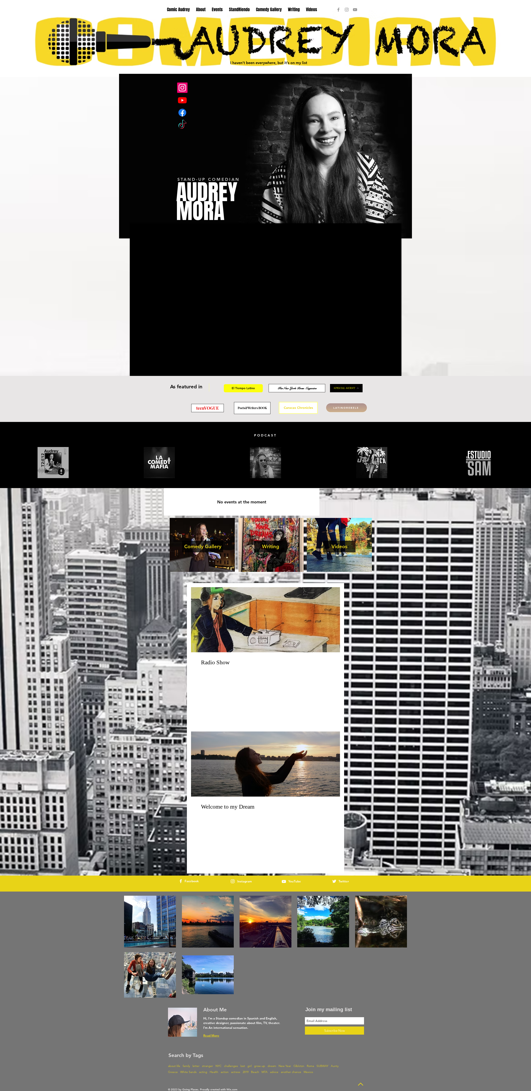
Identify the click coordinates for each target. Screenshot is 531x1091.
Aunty (335, 1066)
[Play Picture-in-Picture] (388, 370)
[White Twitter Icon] (334, 881)
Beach (255, 1072)
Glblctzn (299, 1066)
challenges (231, 1066)
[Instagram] (182, 88)
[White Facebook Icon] (180, 881)
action (225, 1072)
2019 (245, 1072)
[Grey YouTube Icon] (355, 9)
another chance (291, 1072)
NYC (219, 1066)
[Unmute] (142, 370)
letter (196, 1066)
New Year (285, 1066)
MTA (265, 1072)
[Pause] (135, 370)
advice (274, 1072)
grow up (259, 1066)
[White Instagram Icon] (232, 881)
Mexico (308, 1072)
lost (242, 1066)
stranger (207, 1066)
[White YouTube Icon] (283, 881)
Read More (211, 1036)
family (186, 1066)
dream (272, 1066)
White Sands (188, 1072)
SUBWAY (322, 1066)
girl (249, 1066)
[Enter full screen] (395, 370)
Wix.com (232, 1089)
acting (203, 1072)
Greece (173, 1072)
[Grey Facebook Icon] (338, 9)
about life (174, 1066)
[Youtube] (182, 100)
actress (235, 1072)
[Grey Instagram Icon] (346, 9)
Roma (310, 1066)
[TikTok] (182, 125)
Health (214, 1072)
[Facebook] (182, 112)
